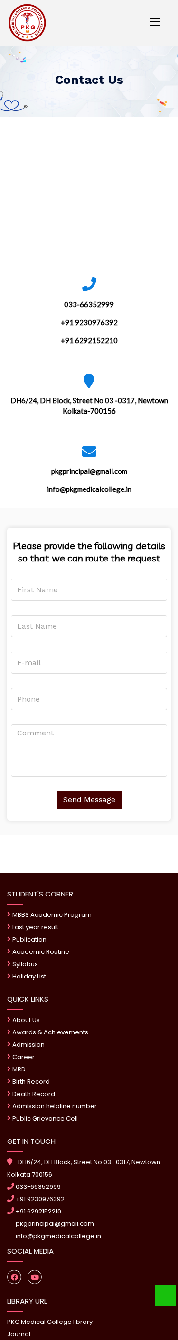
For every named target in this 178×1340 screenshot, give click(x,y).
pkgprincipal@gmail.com (54, 1223)
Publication (29, 939)
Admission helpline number (54, 1106)
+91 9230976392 (39, 1199)
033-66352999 (37, 1186)
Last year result (34, 927)
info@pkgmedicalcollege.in (57, 1235)
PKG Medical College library (50, 1321)
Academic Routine (40, 951)
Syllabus (24, 964)
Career (23, 1056)
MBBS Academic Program (51, 914)
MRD (18, 1069)
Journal (18, 1334)
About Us (25, 1019)
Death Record (33, 1093)
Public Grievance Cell (45, 1118)
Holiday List (28, 976)
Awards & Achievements (49, 1032)
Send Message (89, 799)
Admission (28, 1044)
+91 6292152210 (37, 1211)
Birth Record (30, 1081)
